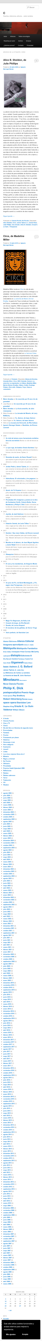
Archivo (20, 41)
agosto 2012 (7, 1191)
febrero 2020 (7, 978)
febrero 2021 (7, 949)
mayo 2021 (7, 942)
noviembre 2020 (8, 956)
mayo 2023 (7, 885)
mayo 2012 (7, 1198)
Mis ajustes (11, 1334)
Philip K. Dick (13, 688)
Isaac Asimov (10, 666)
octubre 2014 (7, 1130)
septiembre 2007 (9, 1241)
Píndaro (5, 387)
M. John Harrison (24, 675)
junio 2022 (6, 911)
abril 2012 (6, 1201)
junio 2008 (6, 1220)
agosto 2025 (7, 821)
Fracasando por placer (11, 737)
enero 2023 (7, 895)
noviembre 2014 (8, 1127)
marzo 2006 (7, 1284)
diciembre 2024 (8, 840)
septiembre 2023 (9, 876)
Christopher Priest (18, 652)
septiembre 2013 (9, 1160)
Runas (25, 699)
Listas (5, 751)
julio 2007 (6, 1246)
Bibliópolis (9, 648)
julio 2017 (6, 1051)
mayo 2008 (7, 1222)
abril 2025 (6, 831)
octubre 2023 (7, 874)
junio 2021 (6, 940)
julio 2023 (6, 881)
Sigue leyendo (8, 216)
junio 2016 (6, 1082)
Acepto (25, 1334)
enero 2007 (7, 1260)
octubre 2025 (7, 817)
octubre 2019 (7, 987)
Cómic (5, 725)
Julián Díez (20, 670)
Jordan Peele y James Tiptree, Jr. (17, 466)
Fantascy (21, 659)
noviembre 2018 (8, 1013)
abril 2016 (6, 1087)
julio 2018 (6, 1023)
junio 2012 (6, 1196)
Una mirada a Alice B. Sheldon (21, 225)
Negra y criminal (9, 759)
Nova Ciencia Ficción (13, 683)
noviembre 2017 (8, 1042)
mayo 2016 (7, 1084)
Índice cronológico (24, 36)
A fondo (6, 718)
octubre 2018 (7, 1016)
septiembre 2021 (9, 933)
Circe (14, 223)
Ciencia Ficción (16, 221)
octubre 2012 (7, 1186)
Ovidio (26, 385)
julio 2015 (6, 1108)
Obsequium (10, 554)
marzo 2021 (7, 947)
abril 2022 (6, 916)
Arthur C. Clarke (28, 645)
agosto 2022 (7, 907)
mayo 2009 (7, 1205)
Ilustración (7, 747)
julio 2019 (6, 994)
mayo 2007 (7, 1250)
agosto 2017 (7, 1049)
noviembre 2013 (8, 1156)
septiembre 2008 (9, 1215)
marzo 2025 (7, 833)
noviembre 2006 (8, 1265)
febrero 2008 (7, 1229)
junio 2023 (6, 883)
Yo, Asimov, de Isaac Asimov (25, 418)
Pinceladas (7, 766)
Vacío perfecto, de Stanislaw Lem (17, 632)
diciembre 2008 (8, 1208)
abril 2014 (6, 1144)
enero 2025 (7, 838)
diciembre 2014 (8, 1125)
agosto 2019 (7, 992)
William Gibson (19, 710)
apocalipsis (18, 644)
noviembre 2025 (8, 814)
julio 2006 (6, 1274)
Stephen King (8, 706)
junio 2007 (6, 1248)
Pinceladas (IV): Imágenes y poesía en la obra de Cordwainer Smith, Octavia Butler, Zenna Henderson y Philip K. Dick (21, 502)
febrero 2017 (7, 1063)
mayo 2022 (7, 914)
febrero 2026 (7, 807)
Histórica (6, 740)
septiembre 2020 (9, 961)
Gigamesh (17, 662)
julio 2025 (6, 824)
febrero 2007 (7, 1258)
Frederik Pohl (29, 659)
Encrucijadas (7, 730)
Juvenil (5, 749)
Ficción (5, 735)
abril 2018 (6, 1030)
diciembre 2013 (8, 1153)
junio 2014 (6, 1139)
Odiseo (21, 385)
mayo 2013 (7, 1170)
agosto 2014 (7, 1134)
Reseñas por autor (9, 41)
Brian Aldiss (7, 652)
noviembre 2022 (8, 900)
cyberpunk (6, 656)
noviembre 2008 (8, 1210)
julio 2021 (6, 937)
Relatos (5, 773)
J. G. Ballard (25, 666)
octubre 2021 (7, 930)
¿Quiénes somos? (9, 45)
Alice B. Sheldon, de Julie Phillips (14, 61)
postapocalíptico (12, 692)
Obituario (6, 763)
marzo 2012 (7, 1203)
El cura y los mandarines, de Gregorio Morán (21, 564)
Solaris (30, 699)
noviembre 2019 (8, 985)
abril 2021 (6, 945)
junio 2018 (6, 1025)
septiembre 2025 (9, 819)
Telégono (19, 387)
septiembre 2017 (9, 1047)
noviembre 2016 (8, 1070)
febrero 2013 (7, 1177)
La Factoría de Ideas (10, 675)
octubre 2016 (7, 1073)
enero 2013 (7, 1179)
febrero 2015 (7, 1120)
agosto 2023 (7, 878)
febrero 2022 (7, 921)
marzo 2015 (7, 1118)
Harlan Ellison (28, 663)
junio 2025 (6, 826)
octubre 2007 (7, 1239)
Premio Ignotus (7, 696)
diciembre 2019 (8, 983)
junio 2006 (6, 1276)
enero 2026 (7, 810)
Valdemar (7, 709)
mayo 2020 (7, 971)
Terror (5, 778)
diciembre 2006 (8, 1262)
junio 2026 (6, 798)
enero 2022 (7, 923)
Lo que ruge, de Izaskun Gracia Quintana (20, 447)
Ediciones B (26, 655)
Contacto (21, 45)
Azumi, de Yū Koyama (13, 490)
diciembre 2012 (8, 1182)
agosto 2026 (7, 793)
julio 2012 (6, 1194)
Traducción (7, 780)
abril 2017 (6, 1058)
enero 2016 (7, 1094)
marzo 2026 (7, 805)
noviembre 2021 (8, 928)
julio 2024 (6, 852)
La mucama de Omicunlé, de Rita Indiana (23, 423)
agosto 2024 (7, 850)
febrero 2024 (7, 864)
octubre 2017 (7, 1044)
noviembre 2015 (8, 1099)
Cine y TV (6, 723)
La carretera (26, 673)
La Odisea (23, 383)
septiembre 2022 (9, 904)
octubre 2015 (7, 1101)
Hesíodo (23, 381)
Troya (24, 387)
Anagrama (7, 644)
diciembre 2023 (8, 869)
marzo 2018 (7, 1032)
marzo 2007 (7, 1255)
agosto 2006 (7, 1272)
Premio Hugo (28, 692)
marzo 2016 (7, 1089)
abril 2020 (6, 973)
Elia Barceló (7, 659)
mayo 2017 (7, 1056)
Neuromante (23, 680)
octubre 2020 (7, 959)
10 (5, 1301)
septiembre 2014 (9, 1132)
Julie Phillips (7, 225)
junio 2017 (6, 1054)
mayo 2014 (7, 1141)
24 (5, 1306)
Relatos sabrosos (9, 775)
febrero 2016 (7, 1092)
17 (5, 1304)
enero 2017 (7, 1066)
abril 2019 (6, 1002)
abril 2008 (6, 1224)
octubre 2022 (7, 902)
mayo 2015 (7, 1113)
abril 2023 (6, 888)
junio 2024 (6, 855)
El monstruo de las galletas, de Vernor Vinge (21, 628)
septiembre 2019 (9, 990)
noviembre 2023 (8, 871)
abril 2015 (6, 1115)
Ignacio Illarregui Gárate (11, 425)
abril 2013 (6, 1172)
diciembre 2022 (8, 897)
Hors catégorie (8, 744)
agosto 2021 (7, 935)
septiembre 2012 (9, 1189)
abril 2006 (6, 1281)
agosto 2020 (7, 964)
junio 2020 (6, 968)
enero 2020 (7, 980)
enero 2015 (7, 1122)
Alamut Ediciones (10, 641)
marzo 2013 (7, 1175)
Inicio (5, 36)
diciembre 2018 (8, 1011)
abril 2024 (6, 859)
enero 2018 (7, 1037)
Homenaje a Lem (9, 742)
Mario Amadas (8, 399)
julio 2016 (6, 1080)
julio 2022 (6, 909)
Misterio (6, 756)
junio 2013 (6, 1168)
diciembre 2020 (8, 954)
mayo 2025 (7, 829)
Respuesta (13, 227)
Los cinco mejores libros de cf (13, 754)
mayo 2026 (7, 800)
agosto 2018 (7, 1021)
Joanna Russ (33, 223)
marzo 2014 (7, 1146)
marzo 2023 (7, 890)
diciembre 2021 (8, 926)
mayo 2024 (7, 857)
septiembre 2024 (9, 847)
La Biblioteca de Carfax (12, 673)
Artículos (12, 36)
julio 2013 (6, 1165)
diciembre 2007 (8, 1234)
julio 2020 (6, 966)
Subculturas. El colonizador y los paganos (20, 478)
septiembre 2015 (9, 1103)
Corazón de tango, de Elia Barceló (17, 623)
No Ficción (25, 221)
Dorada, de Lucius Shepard (15, 625)
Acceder (6, 1319)
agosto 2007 (7, 1243)
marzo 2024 (7, 862)
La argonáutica (14, 383)
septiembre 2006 (9, 1269)
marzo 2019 (7, 1004)
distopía (16, 655)
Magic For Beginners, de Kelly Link (18, 621)
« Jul (9, 1310)
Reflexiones (7, 770)
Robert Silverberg (12, 698)
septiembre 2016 (9, 1075)
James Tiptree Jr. (22, 223)
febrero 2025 (7, 836)
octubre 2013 (7, 1158)
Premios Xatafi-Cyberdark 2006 (14, 768)
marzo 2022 (7, 919)
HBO (18, 381)
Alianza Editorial (25, 641)
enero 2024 (7, 866)
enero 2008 (7, 1231)
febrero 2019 (7, 1006)
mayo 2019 (7, 999)
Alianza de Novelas (31, 379)
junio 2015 (6, 1111)
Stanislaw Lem (24, 702)
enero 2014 (7, 1151)
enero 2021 (7, 952)
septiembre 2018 (9, 1018)
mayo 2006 (7, 1279)
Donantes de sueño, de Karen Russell (19, 457)
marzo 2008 (7, 1227)
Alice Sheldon (7, 223)
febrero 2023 (7, 892)
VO (4, 782)
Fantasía (14, 379)
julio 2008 (6, 1217)
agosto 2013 (7, 1163)
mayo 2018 (7, 1028)
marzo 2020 (7, 975)
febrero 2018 (7, 1035)
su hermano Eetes (30, 353)
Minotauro (11, 679)
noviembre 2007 (8, 1236)
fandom (15, 659)
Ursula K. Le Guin (23, 706)
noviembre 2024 (8, 843)
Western (6, 785)
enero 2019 (7, 1009)
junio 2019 (6, 997)
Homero (29, 381)
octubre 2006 (7, 1267)
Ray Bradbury (19, 695)
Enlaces (28, 41)
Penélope (32, 385)
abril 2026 (6, 802)
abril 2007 (6, 1253)
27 (20, 1306)
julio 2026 (6, 795)
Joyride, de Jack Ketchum (15, 514)
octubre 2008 (7, 1213)
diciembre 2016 (8, 1068)
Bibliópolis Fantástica (27, 648)
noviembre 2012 (8, 1184)
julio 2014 (6, 1137)
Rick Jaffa (12, 387)
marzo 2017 (7, 1061)
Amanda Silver (8, 381)
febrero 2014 (7, 1149)
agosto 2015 (7, 1106)
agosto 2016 (7, 1077)
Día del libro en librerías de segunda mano (18, 728)
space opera (9, 702)
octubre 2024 (7, 845)
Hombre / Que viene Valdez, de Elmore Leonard (22, 533)
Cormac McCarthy (32, 651)
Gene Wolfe (7, 663)
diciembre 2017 (8, 1039)
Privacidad (30, 45)
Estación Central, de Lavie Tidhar (17, 523)
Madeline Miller (31, 383)
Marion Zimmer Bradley (10, 385)
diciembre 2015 (8, 1096)
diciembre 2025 (8, 812)
